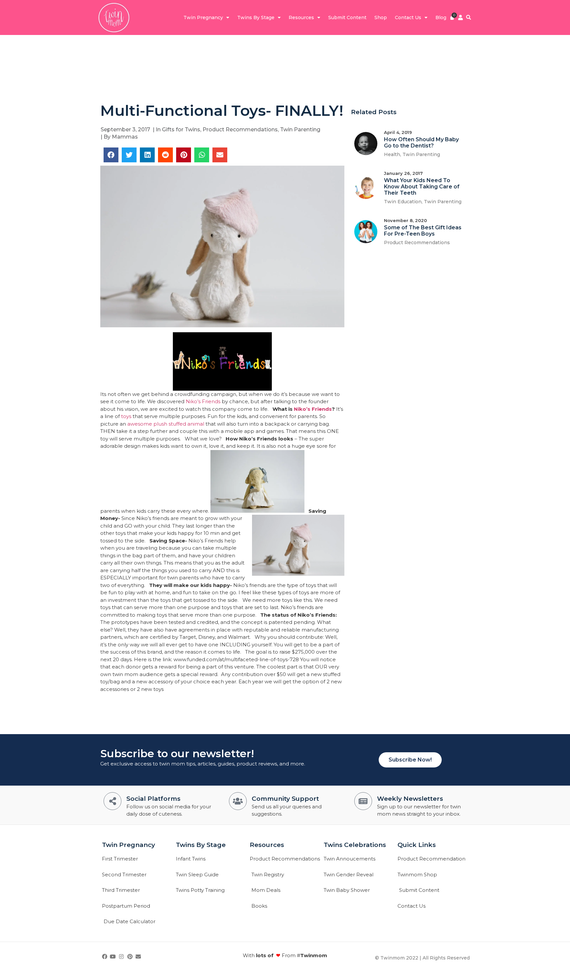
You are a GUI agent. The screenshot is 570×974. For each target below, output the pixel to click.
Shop (380, 17)
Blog (440, 17)
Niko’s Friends (203, 401)
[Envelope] (138, 956)
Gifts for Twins (181, 129)
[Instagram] (121, 956)
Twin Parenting (300, 129)
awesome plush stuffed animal (165, 424)
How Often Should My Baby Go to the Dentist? (421, 142)
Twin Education (403, 202)
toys (126, 416)
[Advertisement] (285, 68)
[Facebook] (104, 956)
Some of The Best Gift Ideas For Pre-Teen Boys (422, 230)
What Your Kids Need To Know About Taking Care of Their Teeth (421, 186)
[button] (468, 17)
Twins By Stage (255, 17)
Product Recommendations (240, 129)
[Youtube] (113, 956)
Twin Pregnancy (203, 17)
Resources (301, 17)
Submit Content (347, 17)
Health (392, 154)
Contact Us (408, 17)
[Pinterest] (130, 956)
